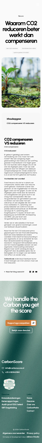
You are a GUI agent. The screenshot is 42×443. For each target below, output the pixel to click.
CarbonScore (13, 4)
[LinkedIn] (30, 271)
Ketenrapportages (10, 401)
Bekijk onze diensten (21, 330)
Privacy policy (33, 433)
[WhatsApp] (33, 271)
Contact (30, 411)
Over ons (31, 404)
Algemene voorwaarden (14, 433)
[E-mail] (36, 271)
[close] (37, 4)
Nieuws (21, 16)
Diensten (31, 401)
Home (29, 398)
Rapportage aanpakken (18, 323)
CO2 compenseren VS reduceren (20, 123)
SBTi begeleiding (9, 408)
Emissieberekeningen (11, 398)
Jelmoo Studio (32, 437)
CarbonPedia (33, 408)
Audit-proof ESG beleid (12, 404)
